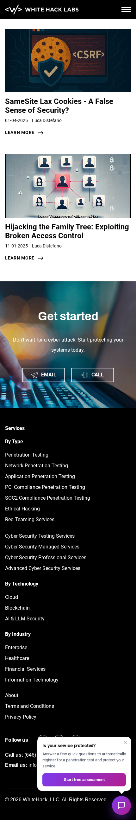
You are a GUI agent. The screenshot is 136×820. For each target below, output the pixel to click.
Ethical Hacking (22, 509)
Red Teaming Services (29, 519)
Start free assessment (84, 779)
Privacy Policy (20, 717)
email (48, 375)
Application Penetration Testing (40, 476)
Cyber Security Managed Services (42, 547)
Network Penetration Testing (36, 466)
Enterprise (16, 647)
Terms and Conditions (29, 706)
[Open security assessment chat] (121, 805)
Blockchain (17, 608)
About (11, 695)
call (97, 375)
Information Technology (32, 680)
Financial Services (25, 669)
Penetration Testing (26, 455)
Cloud (11, 597)
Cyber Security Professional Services (45, 557)
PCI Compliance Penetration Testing (45, 487)
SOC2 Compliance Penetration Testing (47, 498)
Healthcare (17, 658)
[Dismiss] (125, 742)
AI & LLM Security (25, 619)
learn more (19, 132)
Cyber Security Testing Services (40, 536)
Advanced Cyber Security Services (42, 568)
